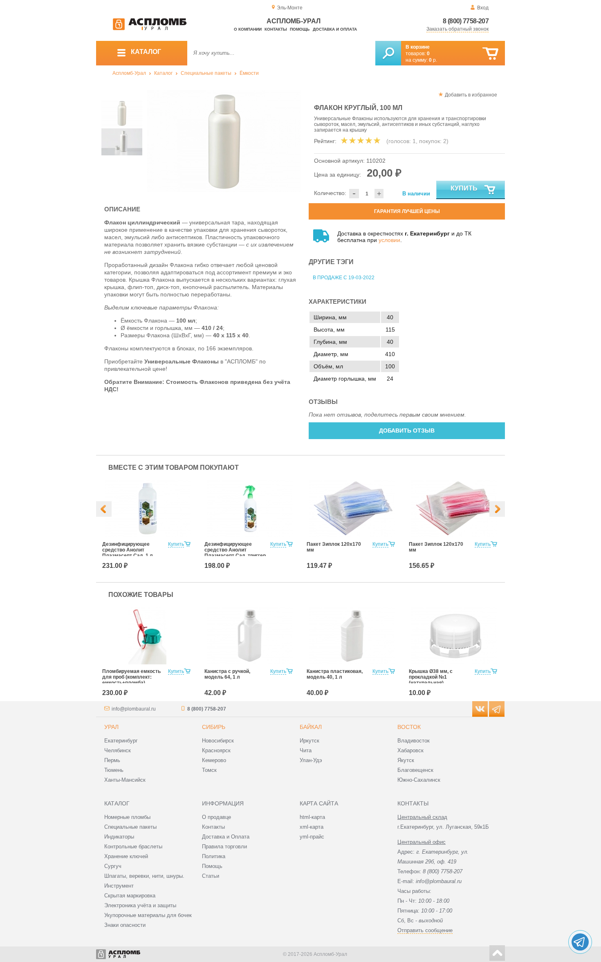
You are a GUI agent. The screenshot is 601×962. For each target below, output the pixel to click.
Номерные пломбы (127, 817)
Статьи (210, 876)
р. (433, 60)
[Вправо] (497, 509)
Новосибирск (218, 741)
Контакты (276, 29)
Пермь (112, 760)
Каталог (163, 73)
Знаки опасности (125, 925)
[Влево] (104, 509)
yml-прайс (312, 837)
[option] (223, 141)
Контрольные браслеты (133, 846)
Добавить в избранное (471, 95)
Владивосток (413, 741)
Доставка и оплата (335, 29)
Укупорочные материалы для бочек (148, 915)
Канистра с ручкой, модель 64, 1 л (227, 674)
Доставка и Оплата (225, 837)
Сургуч (112, 866)
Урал (111, 727)
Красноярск (216, 750)
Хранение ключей (126, 856)
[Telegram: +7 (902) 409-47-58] (580, 942)
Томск (209, 770)
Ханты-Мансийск (125, 780)
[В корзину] (490, 53)
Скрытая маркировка (129, 895)
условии (389, 240)
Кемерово (214, 760)
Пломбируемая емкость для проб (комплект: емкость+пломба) (131, 677)
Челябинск (117, 750)
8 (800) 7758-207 (466, 21)
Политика (213, 856)
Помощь (299, 29)
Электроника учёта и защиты (140, 905)
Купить (464, 188)
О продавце (216, 817)
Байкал (311, 727)
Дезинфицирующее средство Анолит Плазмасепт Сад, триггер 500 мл (235, 552)
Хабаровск (410, 750)
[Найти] (388, 53)
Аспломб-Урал (129, 73)
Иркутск (309, 741)
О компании (248, 29)
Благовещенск (415, 770)
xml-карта (311, 827)
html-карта (312, 817)
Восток (409, 727)
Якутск (405, 760)
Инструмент (119, 886)
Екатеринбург (121, 741)
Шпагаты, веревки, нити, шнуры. (144, 876)
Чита (306, 750)
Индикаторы (119, 837)
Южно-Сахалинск (418, 780)
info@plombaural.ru (134, 709)
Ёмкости (249, 73)
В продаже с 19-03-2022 (344, 277)
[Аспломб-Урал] (149, 28)
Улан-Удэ (311, 760)
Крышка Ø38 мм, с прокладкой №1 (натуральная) (431, 677)
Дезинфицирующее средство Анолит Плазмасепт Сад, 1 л (127, 549)
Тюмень (113, 770)
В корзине (418, 47)
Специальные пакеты (206, 73)
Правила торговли (224, 846)
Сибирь (213, 727)
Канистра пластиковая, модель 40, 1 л (335, 674)
